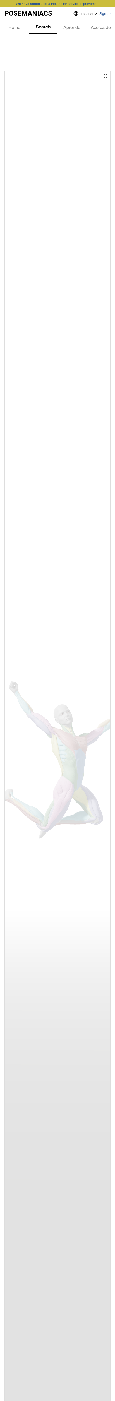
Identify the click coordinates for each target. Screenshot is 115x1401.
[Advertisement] (57, 52)
